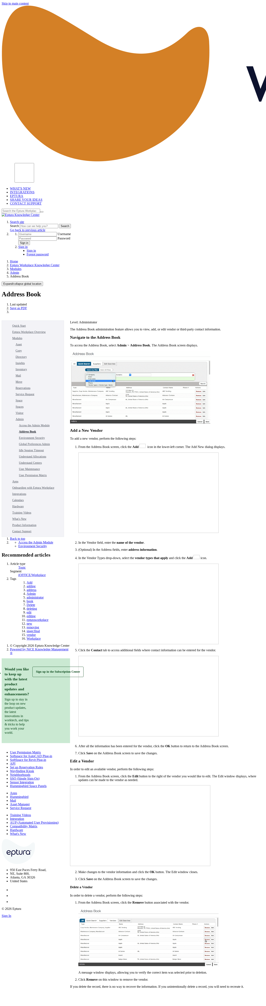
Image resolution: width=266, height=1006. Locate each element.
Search (15, 226)
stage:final (33, 631)
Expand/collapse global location (22, 283)
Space (19, 400)
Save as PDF (18, 308)
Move (19, 381)
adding (31, 586)
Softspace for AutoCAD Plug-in (31, 756)
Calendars (18, 500)
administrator (35, 597)
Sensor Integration (22, 782)
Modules (15, 269)
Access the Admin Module (34, 425)
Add (29, 582)
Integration (17, 819)
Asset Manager (20, 804)
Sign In (6, 916)
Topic (22, 567)
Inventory (21, 369)
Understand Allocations (32, 456)
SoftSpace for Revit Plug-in (28, 760)
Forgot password (38, 254)
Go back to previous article (27, 230)
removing (33, 627)
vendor (31, 635)
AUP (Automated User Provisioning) (34, 822)
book (30, 601)
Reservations (23, 388)
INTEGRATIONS (22, 192)
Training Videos (21, 512)
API (12, 763)
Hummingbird (19, 797)
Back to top (17, 538)
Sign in (24, 242)
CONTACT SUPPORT (26, 203)
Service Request (25, 394)
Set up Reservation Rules (26, 767)
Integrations (19, 494)
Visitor (19, 413)
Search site (17, 222)
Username (64, 234)
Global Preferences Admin (34, 444)
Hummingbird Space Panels (28, 786)
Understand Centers (30, 462)
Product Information (24, 525)
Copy (19, 350)
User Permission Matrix (33, 475)
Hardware (18, 506)
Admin (14, 272)
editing (31, 616)
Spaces (19, 406)
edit (29, 612)
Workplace (34, 638)
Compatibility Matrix (23, 826)
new (29, 623)
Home (14, 261)
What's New (19, 518)
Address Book (27, 431)
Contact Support (21, 531)
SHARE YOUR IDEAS (26, 199)
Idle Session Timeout (31, 450)
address (31, 590)
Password (64, 238)
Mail (18, 375)
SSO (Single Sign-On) (24, 778)
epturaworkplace (37, 620)
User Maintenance (29, 469)
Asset (19, 344)
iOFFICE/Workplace (32, 575)
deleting (32, 608)
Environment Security (32, 437)
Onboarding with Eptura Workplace (33, 487)
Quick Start (19, 325)
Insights (20, 363)
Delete (31, 605)
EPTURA (16, 196)
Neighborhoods (20, 775)
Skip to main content (15, 3)
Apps (15, 481)
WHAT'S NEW (20, 188)
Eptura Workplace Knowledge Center (34, 265)
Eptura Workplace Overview (29, 332)
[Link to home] (20, 215)
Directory (21, 356)
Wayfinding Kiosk (22, 771)
